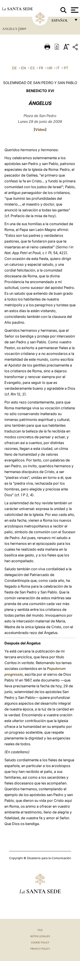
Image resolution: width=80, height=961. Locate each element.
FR (41, 68)
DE (14, 68)
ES (32, 68)
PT (66, 68)
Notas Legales (40, 936)
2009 (22, 29)
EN (23, 68)
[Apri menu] (74, 10)
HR (49, 68)
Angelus (10, 29)
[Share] (76, 48)
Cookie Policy (40, 942)
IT (58, 68)
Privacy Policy (40, 948)
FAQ (40, 930)
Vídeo (40, 129)
